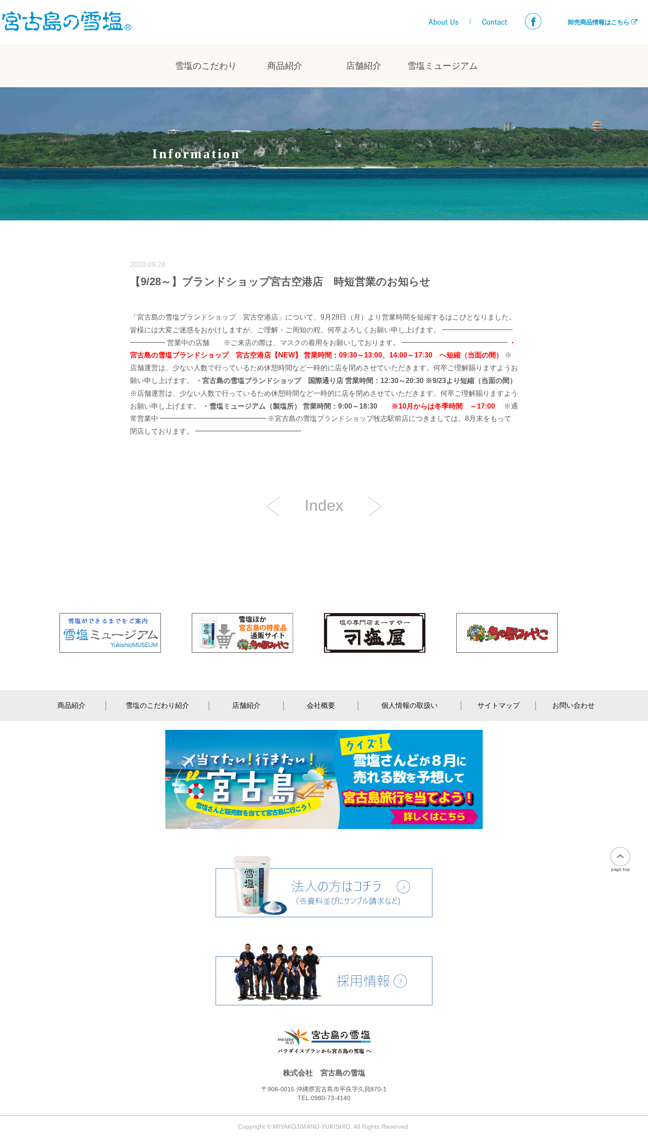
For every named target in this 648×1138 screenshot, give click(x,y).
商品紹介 (284, 66)
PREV (375, 506)
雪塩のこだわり (206, 66)
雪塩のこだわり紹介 (157, 705)
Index (324, 505)
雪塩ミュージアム (442, 66)
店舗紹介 (363, 66)
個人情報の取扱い (409, 705)
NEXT (273, 506)
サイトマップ (498, 705)
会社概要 (321, 705)
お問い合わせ (573, 705)
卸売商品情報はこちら (599, 22)
